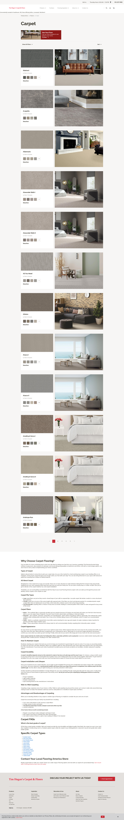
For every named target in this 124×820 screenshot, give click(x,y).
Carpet (10, 797)
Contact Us (85, 8)
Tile (9, 801)
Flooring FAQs (34, 797)
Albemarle (27, 152)
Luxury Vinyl (11, 794)
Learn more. (19, 817)
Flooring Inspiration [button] (62, 8)
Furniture (51, 8)
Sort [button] (98, 44)
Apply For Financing (102, 799)
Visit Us (84, 2)
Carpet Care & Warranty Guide (60, 794)
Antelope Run (28, 517)
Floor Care (11, 802)
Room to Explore (79, 795)
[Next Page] (74, 541)
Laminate (11, 799)
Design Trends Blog (35, 795)
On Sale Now (11, 804)
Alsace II (26, 395)
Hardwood (11, 795)
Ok (102, 816)
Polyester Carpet (27, 752)
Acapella (26, 111)
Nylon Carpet (26, 744)
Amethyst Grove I (29, 436)
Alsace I (26, 355)
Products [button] (42, 8)
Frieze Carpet (26, 741)
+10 (39, 158)
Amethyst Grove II (29, 477)
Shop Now (26, 80)
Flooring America (24, 15)
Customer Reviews (80, 797)
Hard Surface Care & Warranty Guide (61, 795)
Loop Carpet (26, 743)
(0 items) (114, 8)
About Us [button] (74, 8)
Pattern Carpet (26, 747)
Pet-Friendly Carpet (28, 749)
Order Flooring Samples (103, 795)
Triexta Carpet (26, 755)
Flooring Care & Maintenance (60, 797)
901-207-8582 (118, 2)
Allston (25, 314)
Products (32, 15)
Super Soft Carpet (27, 754)
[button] (106, 8)
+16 (39, 443)
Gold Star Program (80, 801)
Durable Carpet (27, 737)
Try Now (44, 37)
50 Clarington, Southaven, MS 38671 (24, 807)
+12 (39, 524)
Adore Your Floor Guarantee (81, 799)
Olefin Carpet (26, 746)
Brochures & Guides (35, 799)
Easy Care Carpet (27, 738)
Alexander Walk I (29, 192)
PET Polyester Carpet (28, 750)
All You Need (27, 274)
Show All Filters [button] (26, 44)
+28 (39, 361)
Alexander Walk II (29, 233)
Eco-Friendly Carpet (28, 740)
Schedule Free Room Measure (104, 797)
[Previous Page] (49, 541)
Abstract (26, 70)
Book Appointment (107, 779)
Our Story (78, 794)
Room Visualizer (34, 794)
